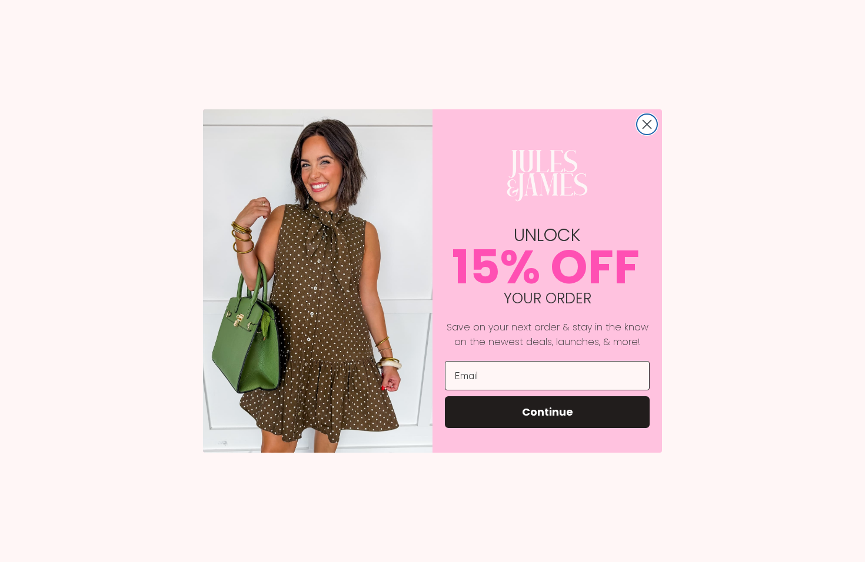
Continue (547, 411)
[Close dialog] (647, 124)
